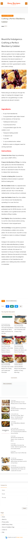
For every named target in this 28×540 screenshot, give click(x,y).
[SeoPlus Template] (6, 537)
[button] (7, 306)
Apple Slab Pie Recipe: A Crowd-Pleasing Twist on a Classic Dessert (18, 403)
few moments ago (6, 324)
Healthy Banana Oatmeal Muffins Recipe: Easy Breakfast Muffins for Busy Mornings (20, 368)
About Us (4, 519)
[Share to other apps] (21, 306)
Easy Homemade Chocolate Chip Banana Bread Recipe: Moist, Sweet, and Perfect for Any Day (7, 329)
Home (3, 516)
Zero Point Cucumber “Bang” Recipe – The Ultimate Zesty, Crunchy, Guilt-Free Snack (17, 417)
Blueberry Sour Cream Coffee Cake (18, 452)
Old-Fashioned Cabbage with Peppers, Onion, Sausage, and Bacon (17, 439)
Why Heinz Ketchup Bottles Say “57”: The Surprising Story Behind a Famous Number (19, 432)
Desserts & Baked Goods (7, 15)
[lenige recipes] (14, 3)
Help (3, 532)
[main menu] (2, 3)
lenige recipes (20, 537)
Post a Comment (7, 383)
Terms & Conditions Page (8, 527)
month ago (14, 458)
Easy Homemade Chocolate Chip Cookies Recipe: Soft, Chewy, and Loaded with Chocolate (7, 368)
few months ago (15, 414)
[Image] (5, 403)
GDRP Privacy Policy (7, 524)
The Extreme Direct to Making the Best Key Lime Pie (18, 409)
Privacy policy (5, 522)
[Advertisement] (14, 282)
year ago (14, 400)
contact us (4, 529)
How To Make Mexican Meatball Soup (18, 424)
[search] (26, 3)
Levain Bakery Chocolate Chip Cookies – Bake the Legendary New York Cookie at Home (18, 447)
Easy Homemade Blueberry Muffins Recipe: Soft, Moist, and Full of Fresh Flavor (19, 461)
